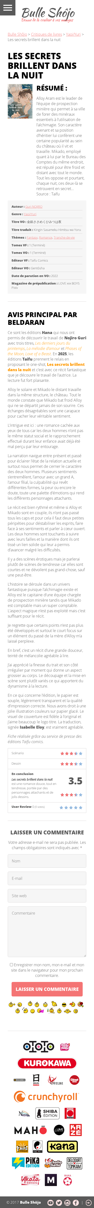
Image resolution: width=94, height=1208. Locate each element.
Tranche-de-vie (64, 237)
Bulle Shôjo (17, 34)
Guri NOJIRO (33, 206)
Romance (45, 237)
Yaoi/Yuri (73, 34)
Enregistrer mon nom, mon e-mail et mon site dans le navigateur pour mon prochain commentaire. (47, 970)
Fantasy (32, 237)
